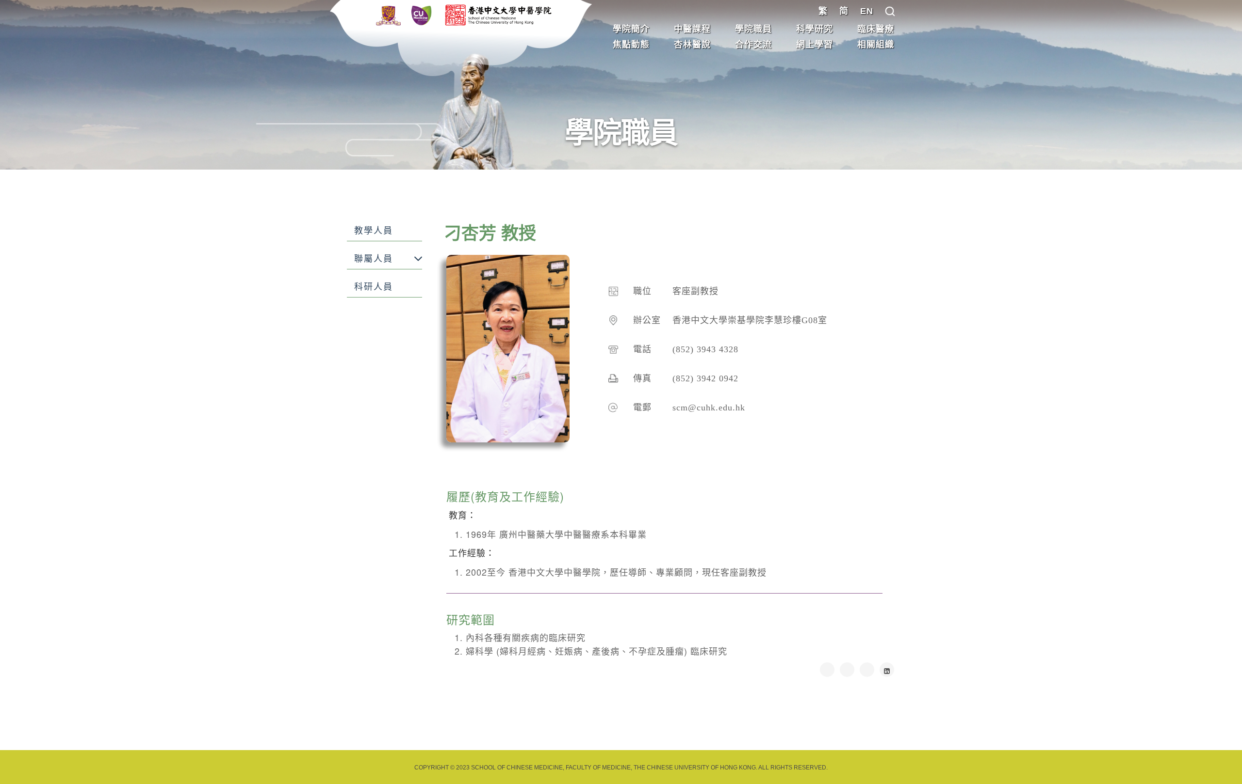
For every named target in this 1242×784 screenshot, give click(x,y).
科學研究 (814, 29)
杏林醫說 (692, 44)
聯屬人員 (373, 259)
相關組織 (875, 44)
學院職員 (753, 29)
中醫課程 (692, 29)
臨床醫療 (875, 29)
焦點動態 (631, 44)
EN (866, 11)
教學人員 (373, 230)
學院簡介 (631, 29)
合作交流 (753, 44)
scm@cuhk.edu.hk (708, 407)
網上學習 (814, 44)
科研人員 (373, 287)
